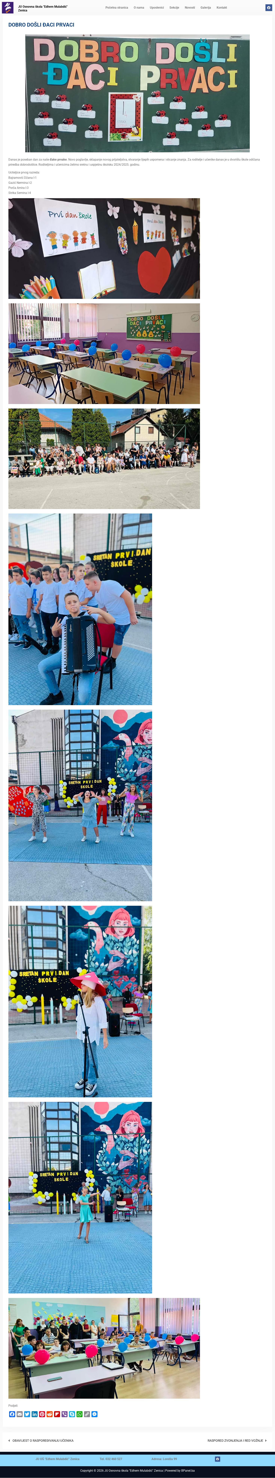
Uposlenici (157, 7)
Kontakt (222, 7)
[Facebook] (268, 7)
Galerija (206, 7)
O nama (139, 7)
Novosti (190, 7)
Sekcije (174, 7)
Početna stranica (117, 7)
